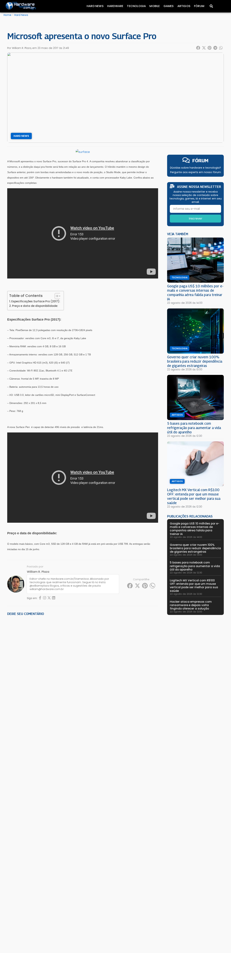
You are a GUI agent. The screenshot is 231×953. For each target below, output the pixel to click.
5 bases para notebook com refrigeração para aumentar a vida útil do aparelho (194, 427)
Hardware (115, 6)
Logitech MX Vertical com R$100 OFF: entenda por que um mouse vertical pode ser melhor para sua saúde (193, 496)
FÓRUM (200, 160)
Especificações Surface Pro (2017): (35, 301)
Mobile (154, 6)
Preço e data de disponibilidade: (35, 306)
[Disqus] (82, 669)
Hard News (95, 6)
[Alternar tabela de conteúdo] (56, 296)
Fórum (199, 6)
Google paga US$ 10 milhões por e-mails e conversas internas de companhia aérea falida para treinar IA (195, 292)
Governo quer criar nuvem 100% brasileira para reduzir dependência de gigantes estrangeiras (194, 361)
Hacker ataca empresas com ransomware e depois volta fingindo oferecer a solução (191, 605)
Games (169, 6)
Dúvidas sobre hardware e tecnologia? (195, 167)
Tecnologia (136, 6)
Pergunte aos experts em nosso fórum (195, 172)
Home (7, 15)
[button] (198, 48)
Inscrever (195, 218)
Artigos (183, 6)
